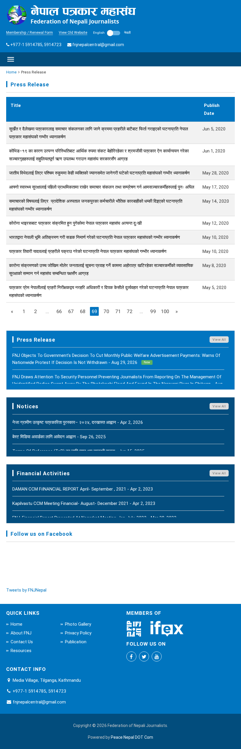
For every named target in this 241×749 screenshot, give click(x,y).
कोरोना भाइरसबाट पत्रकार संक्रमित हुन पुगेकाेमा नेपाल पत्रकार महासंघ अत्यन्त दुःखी (75, 223)
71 (118, 311)
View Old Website (73, 32)
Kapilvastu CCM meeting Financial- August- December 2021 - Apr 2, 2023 (83, 503)
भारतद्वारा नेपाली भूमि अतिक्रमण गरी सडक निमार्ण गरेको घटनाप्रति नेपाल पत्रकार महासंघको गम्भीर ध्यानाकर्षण (94, 237)
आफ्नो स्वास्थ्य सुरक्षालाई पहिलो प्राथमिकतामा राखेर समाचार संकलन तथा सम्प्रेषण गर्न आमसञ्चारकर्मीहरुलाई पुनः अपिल (101, 187)
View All (219, 339)
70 (106, 311)
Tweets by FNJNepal (26, 590)
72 (130, 311)
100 (165, 311)
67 (71, 311)
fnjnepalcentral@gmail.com (98, 44)
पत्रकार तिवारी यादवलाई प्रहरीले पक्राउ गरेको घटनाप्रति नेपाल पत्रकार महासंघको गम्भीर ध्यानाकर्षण (87, 251)
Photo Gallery (78, 624)
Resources (21, 650)
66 (59, 311)
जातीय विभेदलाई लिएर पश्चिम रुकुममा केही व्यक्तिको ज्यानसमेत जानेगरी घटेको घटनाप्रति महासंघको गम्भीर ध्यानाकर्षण (99, 173)
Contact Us (22, 641)
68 (82, 311)
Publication (75, 641)
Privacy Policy (78, 633)
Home (11, 72)
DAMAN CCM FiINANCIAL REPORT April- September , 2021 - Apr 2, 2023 (82, 489)
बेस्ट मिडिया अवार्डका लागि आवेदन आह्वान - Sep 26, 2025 (59, 436)
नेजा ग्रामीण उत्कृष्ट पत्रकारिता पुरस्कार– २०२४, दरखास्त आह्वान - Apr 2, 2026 (77, 422)
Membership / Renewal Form (29, 32)
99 (153, 311)
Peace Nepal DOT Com (132, 737)
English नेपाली (111, 33)
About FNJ (21, 633)
